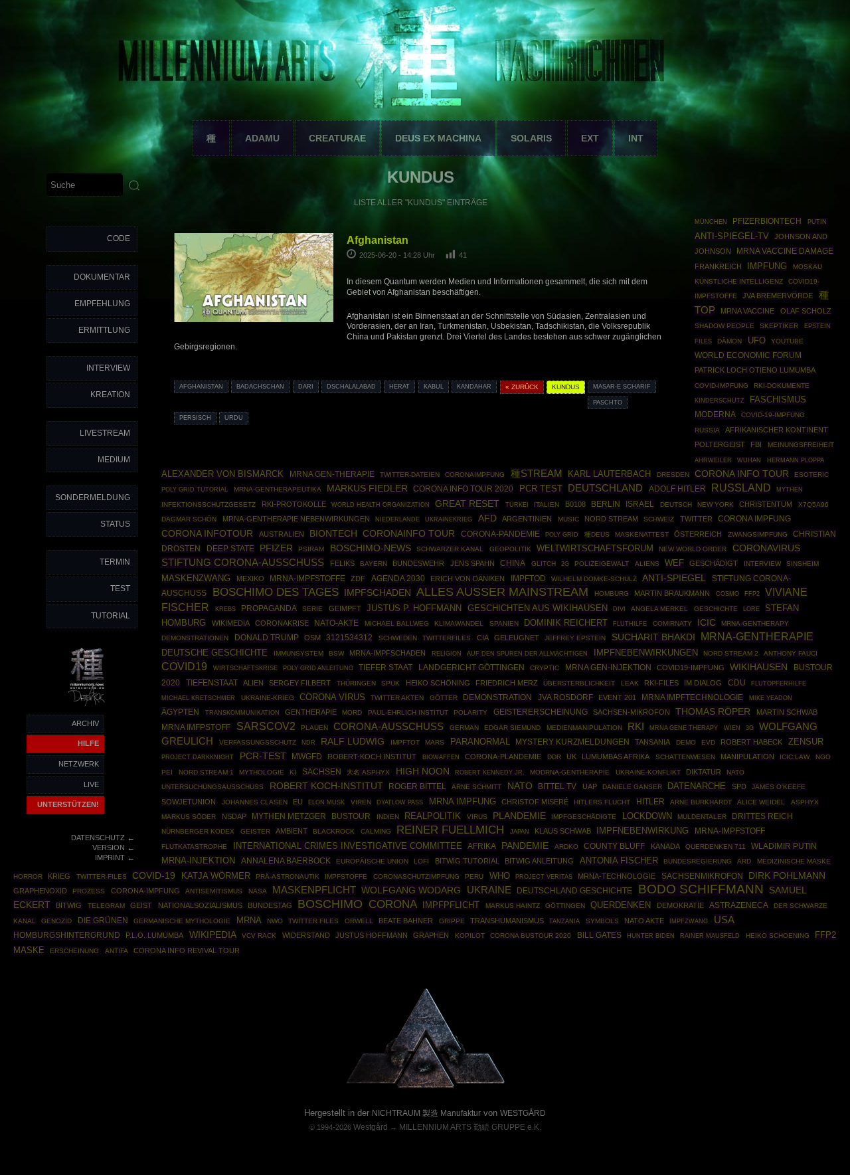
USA (724, 919)
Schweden (398, 638)
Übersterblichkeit (579, 683)
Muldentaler (701, 816)
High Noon (423, 771)
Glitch (543, 563)
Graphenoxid (40, 891)
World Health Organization (380, 504)
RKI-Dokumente (781, 385)
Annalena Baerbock (286, 860)
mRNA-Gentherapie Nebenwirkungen (296, 519)
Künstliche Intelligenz (739, 281)
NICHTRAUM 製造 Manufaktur (426, 1113)
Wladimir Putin (784, 846)
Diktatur (703, 772)
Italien (546, 504)
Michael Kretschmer (198, 698)
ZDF (358, 579)
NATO (520, 785)
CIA (483, 638)
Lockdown (647, 816)
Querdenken (620, 905)
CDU (737, 682)
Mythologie (261, 772)
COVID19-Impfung (690, 668)
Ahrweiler (713, 460)
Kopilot (470, 935)
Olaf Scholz (805, 311)
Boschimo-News (370, 548)
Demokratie (680, 905)
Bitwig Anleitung (539, 861)
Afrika (482, 846)
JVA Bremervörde (777, 296)
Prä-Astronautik (287, 876)
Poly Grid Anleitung (318, 668)
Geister (255, 831)
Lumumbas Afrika (615, 757)
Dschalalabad (351, 386)
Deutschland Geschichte (574, 890)
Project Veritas (543, 876)
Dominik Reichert (566, 623)
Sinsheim (802, 563)
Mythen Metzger (289, 816)
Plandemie (519, 816)
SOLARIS (531, 138)
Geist (141, 905)
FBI (756, 444)
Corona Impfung (754, 519)
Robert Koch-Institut (326, 785)
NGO (823, 757)
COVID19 (184, 666)
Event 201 (617, 697)
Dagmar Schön (188, 519)
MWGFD (307, 756)
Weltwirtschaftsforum (595, 548)
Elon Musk (326, 802)
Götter (444, 697)
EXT (590, 138)
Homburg (611, 593)
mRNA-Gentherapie (757, 636)
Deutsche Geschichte (214, 653)
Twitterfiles (446, 638)
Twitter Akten (397, 697)
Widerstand (306, 935)
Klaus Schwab (563, 831)
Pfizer (276, 548)
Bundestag (270, 905)
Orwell (359, 921)
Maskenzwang (195, 578)
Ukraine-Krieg (267, 697)
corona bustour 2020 (530, 935)
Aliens (647, 563)
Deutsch (676, 504)
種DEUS (597, 534)
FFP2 (752, 593)
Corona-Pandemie (500, 534)
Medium (114, 459)
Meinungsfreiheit (801, 444)
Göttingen (565, 905)
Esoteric (811, 474)
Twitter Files (313, 921)
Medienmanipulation (584, 727)
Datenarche (696, 786)
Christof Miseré (534, 802)
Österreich (698, 534)
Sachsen (321, 771)
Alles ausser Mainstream (502, 591)
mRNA (249, 920)
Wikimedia (231, 623)
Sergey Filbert (300, 683)
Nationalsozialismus (200, 905)
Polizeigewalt (601, 563)
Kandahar (474, 386)
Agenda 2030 (398, 578)
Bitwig (69, 905)
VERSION (108, 848)
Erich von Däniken (467, 579)
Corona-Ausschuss (388, 726)
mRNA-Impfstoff (730, 831)
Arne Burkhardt (701, 802)
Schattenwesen (685, 757)
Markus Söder (188, 816)
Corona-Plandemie (503, 757)
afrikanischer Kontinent (776, 430)
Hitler (650, 801)
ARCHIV (85, 723)
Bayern (373, 563)
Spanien (504, 623)
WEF (674, 563)
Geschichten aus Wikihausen (538, 608)
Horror (27, 876)
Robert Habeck (751, 742)
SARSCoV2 (266, 726)
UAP (589, 786)
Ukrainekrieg (448, 519)
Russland (741, 488)
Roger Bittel (417, 786)
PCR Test (540, 489)
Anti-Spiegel (674, 578)
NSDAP (234, 816)
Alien (253, 683)
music (568, 519)
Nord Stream (611, 519)
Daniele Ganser (632, 786)
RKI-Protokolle (294, 504)
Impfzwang (688, 921)
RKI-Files (661, 683)
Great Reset (467, 503)
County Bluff (614, 846)
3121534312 (349, 637)
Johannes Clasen (255, 802)
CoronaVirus (766, 548)
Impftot (405, 742)
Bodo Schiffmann (701, 889)
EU (298, 802)
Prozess (88, 891)
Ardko (566, 846)
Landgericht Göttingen (471, 668)
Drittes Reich (762, 816)
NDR (308, 742)
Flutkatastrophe (194, 846)
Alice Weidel (761, 802)
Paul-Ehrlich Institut (408, 712)
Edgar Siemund (512, 727)
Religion (447, 653)
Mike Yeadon (770, 698)
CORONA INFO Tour (742, 473)
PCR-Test (263, 756)
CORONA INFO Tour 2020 (463, 488)
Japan (519, 831)
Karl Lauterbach (609, 474)
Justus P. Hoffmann (414, 608)
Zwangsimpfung (758, 534)
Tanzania (564, 921)
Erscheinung (74, 950)
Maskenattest (642, 534)
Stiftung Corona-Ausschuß (242, 562)
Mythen (789, 489)
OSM (312, 638)
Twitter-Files (101, 876)
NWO (275, 921)
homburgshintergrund (66, 935)
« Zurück (522, 387)
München (711, 221)
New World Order (692, 549)
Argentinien (527, 519)
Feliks (342, 563)
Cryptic (544, 668)
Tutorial (110, 615)
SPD (739, 786)
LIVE (91, 784)
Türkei (517, 504)
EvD (708, 742)
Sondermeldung (92, 497)
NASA (257, 891)
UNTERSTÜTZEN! (68, 804)
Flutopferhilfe (778, 683)
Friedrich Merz (506, 683)
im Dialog (703, 683)
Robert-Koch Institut (371, 757)
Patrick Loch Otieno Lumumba (755, 370)
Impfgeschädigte (583, 816)
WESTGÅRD (523, 1113)
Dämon (729, 341)
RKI (636, 726)
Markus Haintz (512, 905)
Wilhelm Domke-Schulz (594, 579)
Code (118, 238)
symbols (602, 921)
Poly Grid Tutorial (194, 489)
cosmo (727, 593)
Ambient (291, 831)
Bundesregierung (697, 861)
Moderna (715, 414)
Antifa (116, 950)
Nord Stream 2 (730, 653)
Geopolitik (510, 549)
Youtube (787, 341)
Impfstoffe (346, 876)
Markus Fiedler (367, 488)
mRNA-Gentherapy (755, 623)
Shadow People (724, 325)
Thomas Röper (712, 711)
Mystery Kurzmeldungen (572, 742)
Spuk (390, 683)
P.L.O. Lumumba (154, 935)
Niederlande (397, 519)
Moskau (807, 266)
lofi (421, 861)
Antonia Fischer (619, 860)
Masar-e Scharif (622, 386)
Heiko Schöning (438, 683)
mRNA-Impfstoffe (307, 578)
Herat (399, 386)
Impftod (528, 578)
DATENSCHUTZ (98, 838)
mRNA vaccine (747, 311)
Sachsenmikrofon (702, 876)
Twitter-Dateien (410, 474)
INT (635, 138)
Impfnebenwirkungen (646, 653)
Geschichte (716, 608)
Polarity (470, 712)
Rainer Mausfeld (710, 935)
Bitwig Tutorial (467, 861)
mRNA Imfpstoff (195, 727)
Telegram (106, 905)
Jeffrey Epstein (575, 638)
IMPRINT (110, 857)
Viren (361, 802)
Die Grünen (103, 920)
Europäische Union (372, 861)
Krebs (225, 609)
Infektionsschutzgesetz (208, 504)
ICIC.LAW (794, 757)
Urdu (233, 417)
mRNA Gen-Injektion (608, 667)
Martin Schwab (786, 712)
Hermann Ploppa (795, 460)
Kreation (110, 394)
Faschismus (778, 400)
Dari (305, 386)
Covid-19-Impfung (773, 414)
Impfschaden (377, 592)
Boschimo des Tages (275, 591)
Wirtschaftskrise (245, 668)
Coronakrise (282, 623)
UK (571, 757)
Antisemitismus (213, 891)
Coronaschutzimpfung (416, 876)
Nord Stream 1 (206, 772)
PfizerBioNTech (767, 221)
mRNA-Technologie (616, 876)
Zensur (805, 742)
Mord (352, 712)
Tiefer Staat (385, 667)
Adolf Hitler (677, 489)
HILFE (88, 743)
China (512, 563)
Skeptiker (779, 325)
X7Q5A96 (813, 504)
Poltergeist (720, 444)
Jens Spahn (472, 563)
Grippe (452, 921)
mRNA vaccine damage (784, 251)
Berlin (605, 504)
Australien (281, 534)
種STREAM (536, 473)
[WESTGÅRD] (425, 1085)
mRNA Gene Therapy (683, 727)
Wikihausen (759, 667)
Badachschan (260, 386)
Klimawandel (458, 623)
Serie (312, 608)
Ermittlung (104, 330)
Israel (640, 504)
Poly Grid (561, 534)
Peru (474, 876)
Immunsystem (298, 653)
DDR (554, 757)
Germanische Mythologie (181, 921)
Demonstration (497, 697)
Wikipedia (212, 934)
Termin (115, 562)
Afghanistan (377, 240)
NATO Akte (644, 921)
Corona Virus (332, 697)
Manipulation (747, 757)
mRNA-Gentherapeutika (277, 489)
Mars (434, 742)
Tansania (652, 742)
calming (376, 831)
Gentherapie (311, 712)
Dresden (673, 474)
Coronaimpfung (475, 474)
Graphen (431, 935)
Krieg (59, 876)
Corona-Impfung (145, 891)
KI (293, 772)
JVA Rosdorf (565, 697)
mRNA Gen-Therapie (332, 474)
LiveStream (105, 433)
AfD (487, 518)
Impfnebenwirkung (642, 831)
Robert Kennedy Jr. (490, 772)
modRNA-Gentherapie (570, 772)
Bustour (351, 816)
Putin (817, 221)
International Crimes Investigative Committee (347, 846)
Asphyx (805, 802)
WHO (499, 876)
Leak (630, 683)
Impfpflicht (450, 905)
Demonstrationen (194, 638)
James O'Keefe (779, 786)
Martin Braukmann (672, 593)
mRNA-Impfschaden (387, 653)
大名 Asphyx (368, 772)
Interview (108, 368)
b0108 (575, 504)
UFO (757, 340)
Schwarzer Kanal (449, 549)
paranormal (480, 742)
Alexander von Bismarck (222, 474)
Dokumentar (102, 277)
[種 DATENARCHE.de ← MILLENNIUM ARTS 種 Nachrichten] (87, 706)
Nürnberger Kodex (197, 831)
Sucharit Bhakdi (653, 637)
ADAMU (262, 138)
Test (120, 588)
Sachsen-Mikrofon (631, 712)
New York (715, 504)
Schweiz (658, 519)
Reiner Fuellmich (450, 830)
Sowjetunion (188, 802)
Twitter (696, 519)
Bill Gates (599, 935)
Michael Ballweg (397, 623)
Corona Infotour (207, 533)
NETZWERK (78, 764)
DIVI (619, 609)
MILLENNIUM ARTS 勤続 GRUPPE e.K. (470, 1127)
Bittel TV (557, 786)
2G (565, 564)
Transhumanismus (507, 921)
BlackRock (334, 831)
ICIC (706, 622)
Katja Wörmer (215, 876)
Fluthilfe (630, 623)
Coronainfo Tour (409, 534)
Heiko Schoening (777, 935)
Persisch (195, 417)
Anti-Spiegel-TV (732, 236)
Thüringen (356, 683)
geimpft (345, 608)
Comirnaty (672, 623)
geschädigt (713, 563)
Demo (686, 742)
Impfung (767, 266)
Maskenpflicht (314, 890)
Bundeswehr (418, 563)
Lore (751, 608)
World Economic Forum (748, 355)
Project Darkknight (197, 757)
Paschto (607, 402)
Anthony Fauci (790, 653)
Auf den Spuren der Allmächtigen (527, 653)
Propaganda (269, 608)
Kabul (434, 386)
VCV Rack (259, 935)
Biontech (333, 533)
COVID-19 (153, 875)
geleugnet (516, 638)
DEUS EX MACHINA (438, 138)
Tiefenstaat (212, 683)
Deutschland (605, 488)
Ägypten (180, 711)
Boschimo (330, 904)
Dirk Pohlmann (786, 875)
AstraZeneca (738, 905)
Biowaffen (441, 757)
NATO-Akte (336, 622)
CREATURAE (337, 138)
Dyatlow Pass (400, 802)
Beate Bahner (406, 921)
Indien (388, 816)
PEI (167, 772)
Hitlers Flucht (602, 802)
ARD (744, 861)
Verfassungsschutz (257, 742)
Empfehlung (102, 303)
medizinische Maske (794, 861)
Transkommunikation (242, 712)
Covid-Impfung (721, 385)
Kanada (665, 846)
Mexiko (250, 579)
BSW (336, 653)
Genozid (56, 921)
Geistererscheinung (540, 712)
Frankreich (718, 266)
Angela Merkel (659, 608)
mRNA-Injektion (198, 860)
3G (750, 728)
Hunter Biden (651, 936)
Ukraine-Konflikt (648, 772)
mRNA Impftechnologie (692, 697)
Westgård (370, 1127)
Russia (707, 430)
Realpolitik (432, 816)
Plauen (314, 727)
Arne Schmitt (476, 786)
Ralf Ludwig (352, 741)
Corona (393, 904)
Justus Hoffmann (371, 935)
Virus (477, 816)
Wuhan (749, 460)
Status (115, 524)
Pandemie (525, 845)
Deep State (230, 548)
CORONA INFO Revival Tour (186, 950)
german (464, 727)
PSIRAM (311, 549)
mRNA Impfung (462, 801)
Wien (732, 728)
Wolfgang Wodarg (411, 890)
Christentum (765, 504)
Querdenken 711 (715, 846)
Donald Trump (266, 637)
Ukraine (489, 890)
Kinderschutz (719, 400)
